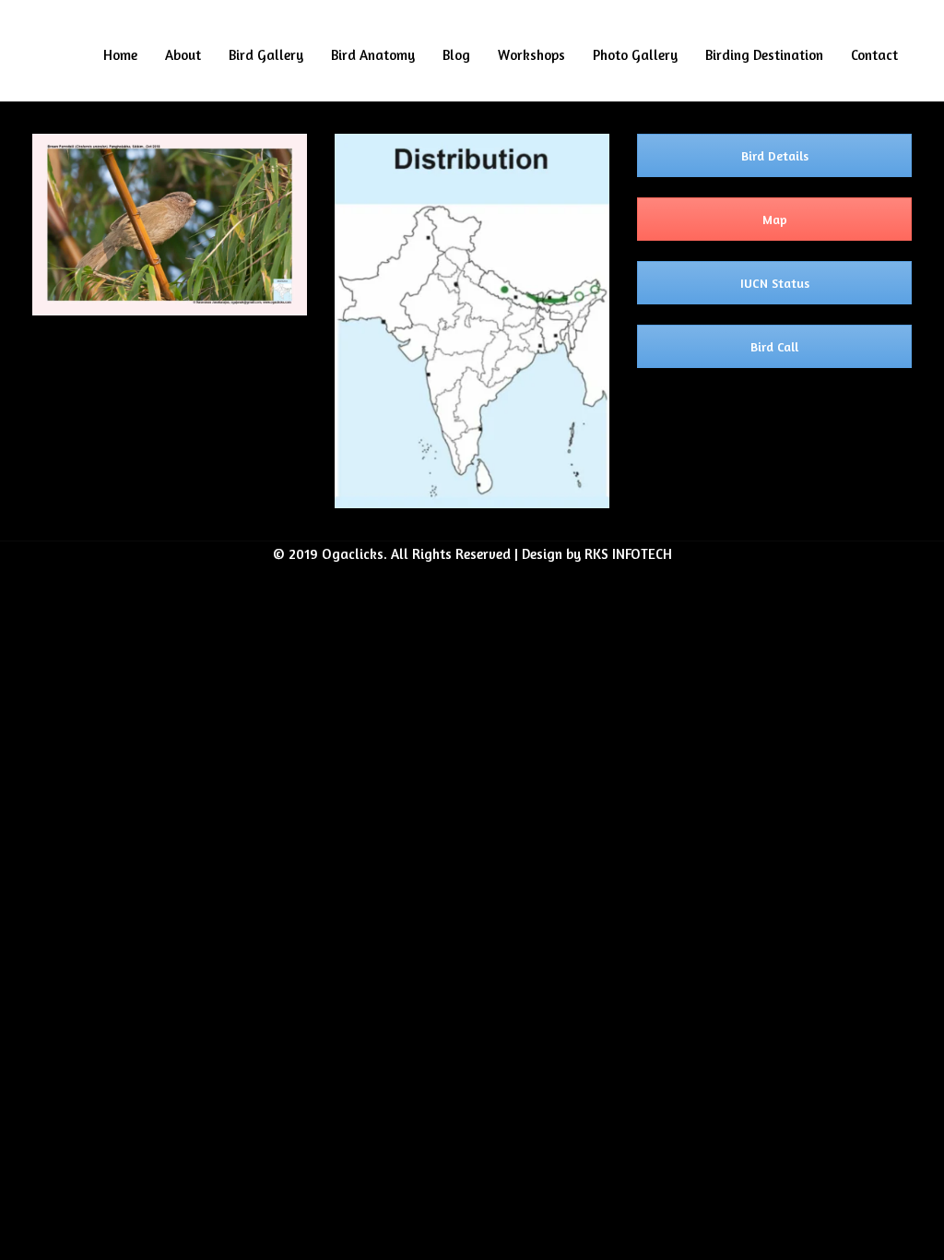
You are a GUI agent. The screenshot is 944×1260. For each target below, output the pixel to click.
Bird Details (774, 155)
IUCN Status (774, 283)
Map (774, 219)
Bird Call (774, 346)
